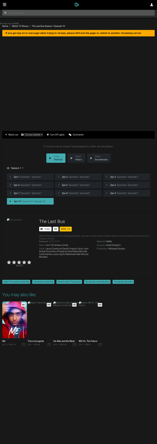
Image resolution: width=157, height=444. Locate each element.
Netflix (109, 241)
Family (65, 245)
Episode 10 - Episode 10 (29, 201)
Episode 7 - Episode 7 (27, 193)
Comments (78, 134)
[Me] (14, 319)
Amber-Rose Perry (48, 251)
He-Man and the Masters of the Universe (73, 341)
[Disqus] (78, 388)
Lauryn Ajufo (59, 254)
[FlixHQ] (78, 4)
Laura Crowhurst (54, 248)
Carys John (82, 248)
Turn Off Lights (57, 134)
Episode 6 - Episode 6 (124, 185)
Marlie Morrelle (80, 251)
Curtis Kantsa (45, 254)
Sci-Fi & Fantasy (53, 245)
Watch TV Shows (20, 26)
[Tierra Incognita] (40, 319)
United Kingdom (113, 245)
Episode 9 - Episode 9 (124, 193)
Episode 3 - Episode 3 (124, 177)
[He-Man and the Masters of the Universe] (65, 319)
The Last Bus (52, 221)
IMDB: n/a (65, 229)
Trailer (47, 229)
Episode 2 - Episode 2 (76, 177)
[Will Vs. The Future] (91, 319)
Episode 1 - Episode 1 (27, 177)
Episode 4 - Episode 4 (27, 185)
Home (5, 26)
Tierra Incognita (36, 341)
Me (3, 341)
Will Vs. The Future (88, 341)
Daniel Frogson (69, 248)
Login (151, 4)
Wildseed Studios (116, 248)
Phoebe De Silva (65, 251)
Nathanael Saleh (73, 254)
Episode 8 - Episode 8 (76, 193)
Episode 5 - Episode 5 (76, 185)
